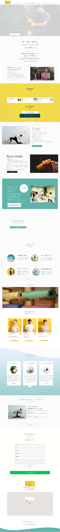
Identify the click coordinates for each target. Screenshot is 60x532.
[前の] (5, 20)
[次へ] (54, 20)
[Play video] (42, 73)
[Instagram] (20, 334)
